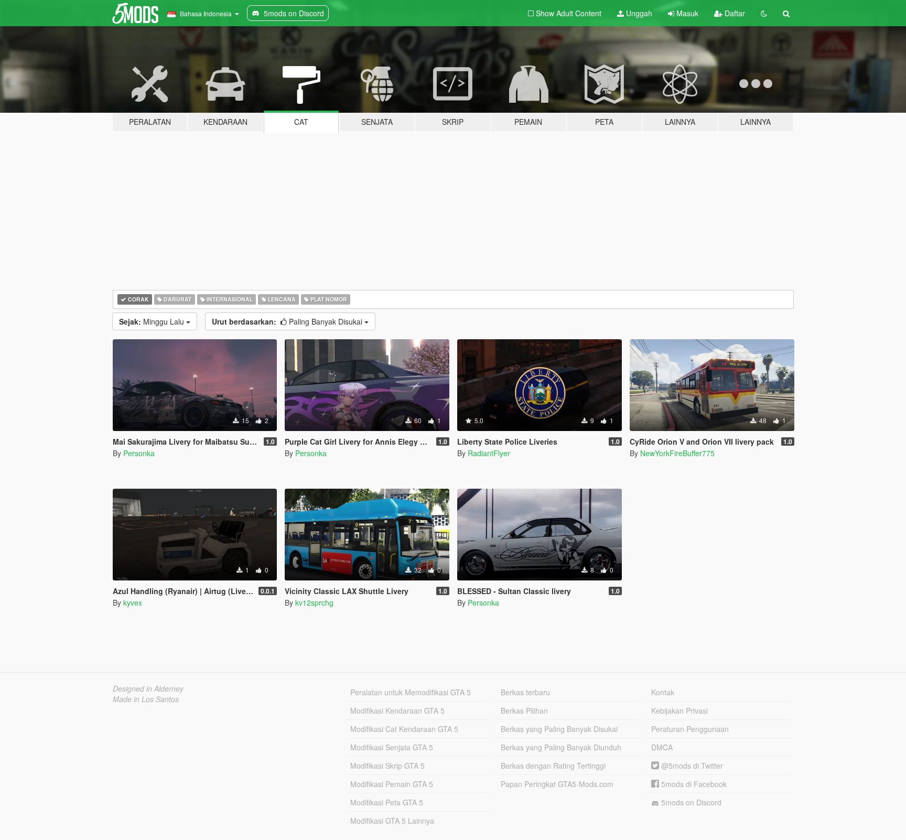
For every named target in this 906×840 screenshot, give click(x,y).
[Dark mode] (764, 13)
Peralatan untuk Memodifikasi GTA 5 (410, 692)
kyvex (132, 602)
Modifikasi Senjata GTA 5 (391, 747)
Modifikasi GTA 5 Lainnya (392, 820)
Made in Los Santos (146, 699)
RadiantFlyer (489, 453)
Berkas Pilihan (524, 710)
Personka (139, 453)
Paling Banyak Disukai (288, 321)
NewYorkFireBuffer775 (677, 453)
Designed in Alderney (148, 688)
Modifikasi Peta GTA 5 (386, 802)
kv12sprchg (314, 602)
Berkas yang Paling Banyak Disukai (559, 729)
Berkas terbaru (525, 692)
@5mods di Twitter (691, 765)
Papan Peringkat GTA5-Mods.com (557, 784)
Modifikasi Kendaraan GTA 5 (397, 710)
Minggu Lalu (152, 321)
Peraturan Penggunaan (690, 729)
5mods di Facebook (693, 784)
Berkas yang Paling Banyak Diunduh (561, 747)
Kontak (662, 692)
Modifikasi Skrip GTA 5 (387, 765)
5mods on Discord (690, 802)
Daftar (733, 13)
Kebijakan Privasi (679, 710)
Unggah (638, 13)
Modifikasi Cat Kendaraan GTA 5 (404, 729)
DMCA (662, 747)
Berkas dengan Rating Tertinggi (553, 765)
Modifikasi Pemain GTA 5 (391, 784)
